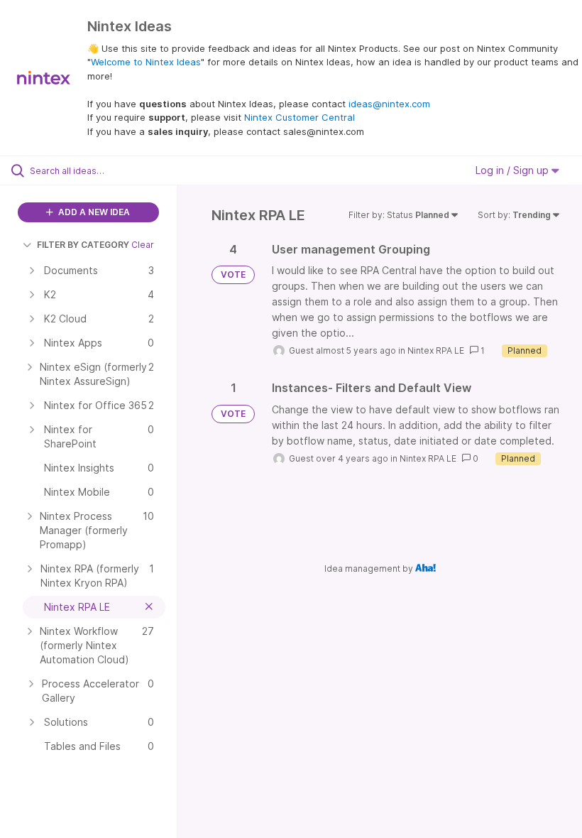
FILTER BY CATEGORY (83, 244)
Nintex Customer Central (299, 117)
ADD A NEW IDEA (93, 212)
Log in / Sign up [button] (513, 170)
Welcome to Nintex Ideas (146, 61)
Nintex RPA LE (435, 350)
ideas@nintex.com (389, 103)
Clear (142, 244)
